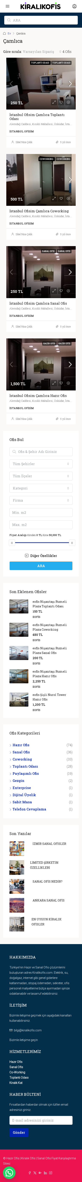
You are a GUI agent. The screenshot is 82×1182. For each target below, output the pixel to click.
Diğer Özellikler (43, 555)
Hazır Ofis (21, 745)
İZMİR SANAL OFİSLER (49, 844)
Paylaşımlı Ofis (26, 773)
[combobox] (42, 51)
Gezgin (18, 780)
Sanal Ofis (21, 752)
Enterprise (22, 787)
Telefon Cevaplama (29, 809)
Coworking (22, 759)
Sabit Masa (22, 802)
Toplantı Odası (25, 766)
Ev (9, 33)
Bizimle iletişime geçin (23, 1040)
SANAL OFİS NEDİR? (47, 881)
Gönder (19, 1132)
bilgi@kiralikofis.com (28, 1030)
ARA (41, 566)
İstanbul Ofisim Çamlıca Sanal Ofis (38, 303)
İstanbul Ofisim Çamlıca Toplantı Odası (37, 116)
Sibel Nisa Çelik (24, 142)
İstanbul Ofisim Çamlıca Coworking (39, 211)
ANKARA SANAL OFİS (49, 900)
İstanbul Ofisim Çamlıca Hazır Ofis (38, 395)
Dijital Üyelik (24, 795)
